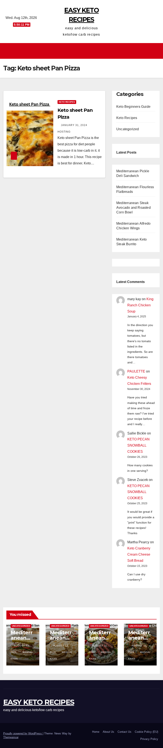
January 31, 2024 (74, 125)
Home (95, 731)
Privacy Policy (149, 739)
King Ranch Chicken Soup (140, 305)
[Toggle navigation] (82, 51)
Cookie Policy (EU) (146, 731)
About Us (108, 731)
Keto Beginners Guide (133, 106)
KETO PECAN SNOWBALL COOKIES (138, 445)
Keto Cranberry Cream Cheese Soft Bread (138, 554)
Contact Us (124, 731)
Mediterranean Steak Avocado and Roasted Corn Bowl (133, 207)
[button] (157, 51)
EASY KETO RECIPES (38, 702)
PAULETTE (136, 371)
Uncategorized (127, 129)
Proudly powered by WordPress (23, 733)
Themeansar (10, 737)
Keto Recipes (67, 102)
